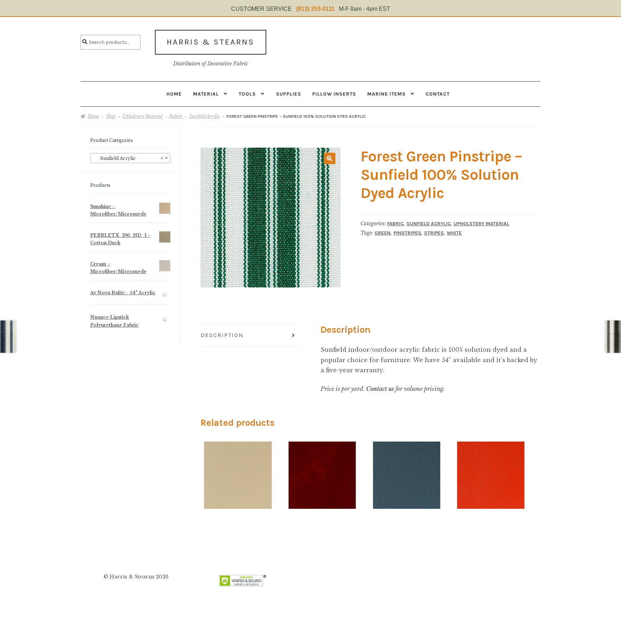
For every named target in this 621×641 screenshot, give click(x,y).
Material (206, 94)
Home (174, 94)
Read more (238, 461)
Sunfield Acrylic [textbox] (128, 158)
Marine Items (386, 94)
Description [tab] (222, 335)
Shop (111, 116)
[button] (329, 158)
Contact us (380, 388)
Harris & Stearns (210, 42)
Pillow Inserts (334, 94)
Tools (247, 94)
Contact (438, 94)
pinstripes (407, 233)
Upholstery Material (143, 116)
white (454, 233)
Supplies (288, 94)
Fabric (175, 116)
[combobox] (130, 158)
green (382, 233)
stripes (434, 233)
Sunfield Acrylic (204, 116)
